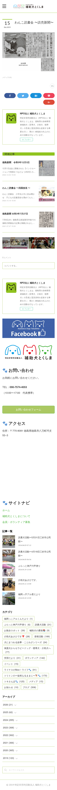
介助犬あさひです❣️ (17, 636)
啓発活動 (42, 636)
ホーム (6, 510)
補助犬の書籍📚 (39, 630)
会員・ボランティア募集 (16, 522)
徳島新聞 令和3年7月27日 (15, 213)
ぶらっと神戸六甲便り (29, 565)
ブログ (29, 687)
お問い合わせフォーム (28, 409)
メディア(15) (7, 77)
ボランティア (35, 657)
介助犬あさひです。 (28, 580)
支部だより (12, 657)
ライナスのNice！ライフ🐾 (20, 669)
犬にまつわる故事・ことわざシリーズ (25, 642)
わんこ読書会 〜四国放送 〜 (16, 187)
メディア (36, 681)
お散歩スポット (14, 630)
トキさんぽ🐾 (14, 681)
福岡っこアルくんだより (18, 618)
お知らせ (11, 687)
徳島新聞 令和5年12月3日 (16, 162)
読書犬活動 (43, 624)
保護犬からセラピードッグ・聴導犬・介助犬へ (27, 650)
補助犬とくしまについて (16, 516)
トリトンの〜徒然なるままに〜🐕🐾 (25, 675)
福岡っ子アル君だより (29, 594)
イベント (11, 663)
